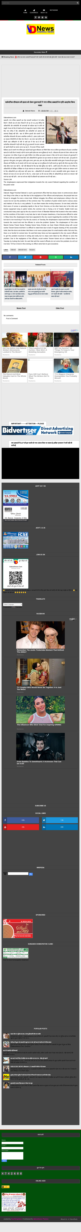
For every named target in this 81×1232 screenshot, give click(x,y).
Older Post (60, 308)
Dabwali (13, 250)
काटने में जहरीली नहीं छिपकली (10, 1050)
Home (25, 12)
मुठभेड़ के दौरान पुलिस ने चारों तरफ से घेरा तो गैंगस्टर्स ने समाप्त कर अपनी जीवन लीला (30, 1075)
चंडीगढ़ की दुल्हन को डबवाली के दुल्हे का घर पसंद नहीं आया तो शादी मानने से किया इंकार (30, 1042)
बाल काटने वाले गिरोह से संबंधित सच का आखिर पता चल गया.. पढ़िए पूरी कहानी (29, 1058)
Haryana (32, 250)
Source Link (8, 179)
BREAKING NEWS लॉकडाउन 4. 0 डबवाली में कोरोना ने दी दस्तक (28, 1066)
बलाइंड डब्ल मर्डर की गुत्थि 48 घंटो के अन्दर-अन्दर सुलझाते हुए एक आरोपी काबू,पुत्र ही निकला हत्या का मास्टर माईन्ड (38, 291)
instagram (54, 10)
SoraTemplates (16, 1219)
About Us (44, 12)
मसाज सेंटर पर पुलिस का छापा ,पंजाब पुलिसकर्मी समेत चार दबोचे (25, 1034)
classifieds (73, 1219)
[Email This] (50, 111)
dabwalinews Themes (40, 1219)
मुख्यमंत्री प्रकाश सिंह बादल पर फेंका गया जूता (21, 1083)
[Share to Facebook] (55, 111)
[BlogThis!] (52, 111)
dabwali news (22, 250)
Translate (19, 607)
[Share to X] (54, 111)
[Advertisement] (40, 41)
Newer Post (21, 308)
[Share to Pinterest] (57, 111)
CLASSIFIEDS (34, 12)
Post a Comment (12, 318)
